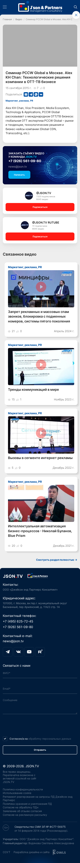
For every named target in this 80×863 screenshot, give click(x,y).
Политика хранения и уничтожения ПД (27, 803)
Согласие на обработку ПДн (20, 807)
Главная (7, 19)
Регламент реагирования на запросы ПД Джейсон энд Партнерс (38, 798)
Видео (18, 19)
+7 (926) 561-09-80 (24, 161)
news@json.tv (17, 166)
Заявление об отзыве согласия (22, 811)
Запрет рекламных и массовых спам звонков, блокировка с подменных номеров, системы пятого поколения (39, 316)
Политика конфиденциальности (23, 789)
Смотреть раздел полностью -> (56, 559)
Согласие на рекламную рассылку (25, 814)
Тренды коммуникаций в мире (33, 389)
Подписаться (40, 207)
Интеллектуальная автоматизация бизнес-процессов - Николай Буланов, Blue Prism (40, 531)
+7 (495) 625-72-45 (18, 621)
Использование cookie (17, 793)
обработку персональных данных (49, 738)
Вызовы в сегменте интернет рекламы (40, 458)
